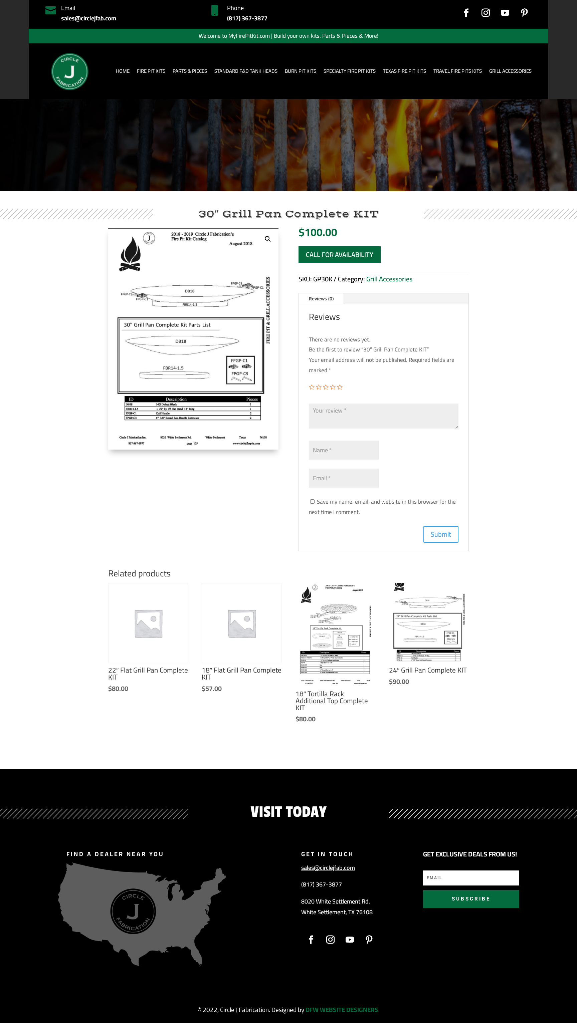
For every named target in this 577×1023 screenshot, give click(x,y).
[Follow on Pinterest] (524, 13)
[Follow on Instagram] (486, 13)
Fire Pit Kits (151, 71)
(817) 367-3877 (321, 884)
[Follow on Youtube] (505, 13)
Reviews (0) (321, 298)
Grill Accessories (389, 279)
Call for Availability (339, 254)
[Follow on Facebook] (466, 13)
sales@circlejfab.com (328, 867)
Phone (235, 7)
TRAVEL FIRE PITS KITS (457, 71)
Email (68, 7)
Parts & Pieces (190, 71)
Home (123, 71)
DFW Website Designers (342, 1010)
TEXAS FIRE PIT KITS (404, 71)
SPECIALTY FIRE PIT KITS (350, 71)
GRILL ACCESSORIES (510, 71)
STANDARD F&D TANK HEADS (245, 71)
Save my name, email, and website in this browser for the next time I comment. (382, 506)
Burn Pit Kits (300, 71)
